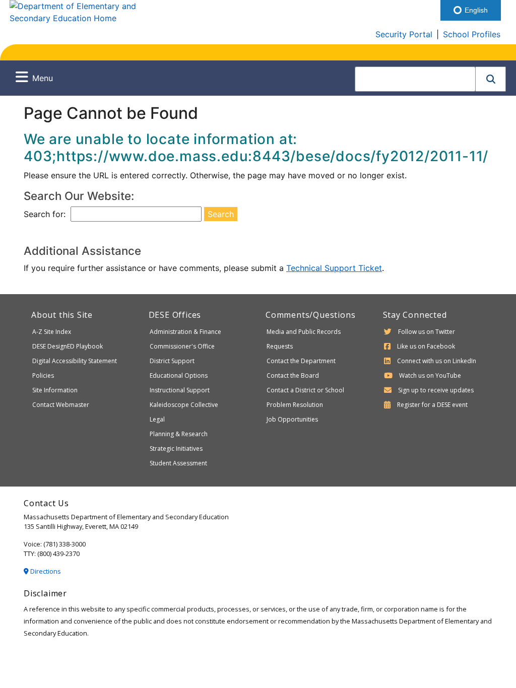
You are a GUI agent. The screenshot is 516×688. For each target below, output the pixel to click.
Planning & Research (179, 434)
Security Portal (403, 34)
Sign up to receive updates (436, 390)
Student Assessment (178, 463)
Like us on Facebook (426, 346)
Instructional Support (180, 390)
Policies (43, 375)
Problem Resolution (295, 404)
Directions (45, 571)
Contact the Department (301, 361)
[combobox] (415, 79)
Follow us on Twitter (426, 331)
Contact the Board (293, 375)
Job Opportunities (292, 419)
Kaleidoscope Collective (184, 404)
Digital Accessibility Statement (74, 361)
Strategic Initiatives (176, 448)
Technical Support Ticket (334, 268)
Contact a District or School (305, 390)
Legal (157, 419)
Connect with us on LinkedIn (436, 361)
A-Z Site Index (51, 331)
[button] (491, 79)
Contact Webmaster (60, 404)
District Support (172, 361)
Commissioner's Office (182, 346)
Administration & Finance (185, 331)
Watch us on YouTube (430, 375)
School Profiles (471, 34)
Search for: (45, 214)
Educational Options (179, 375)
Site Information (55, 390)
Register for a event (432, 404)
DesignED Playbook (67, 346)
